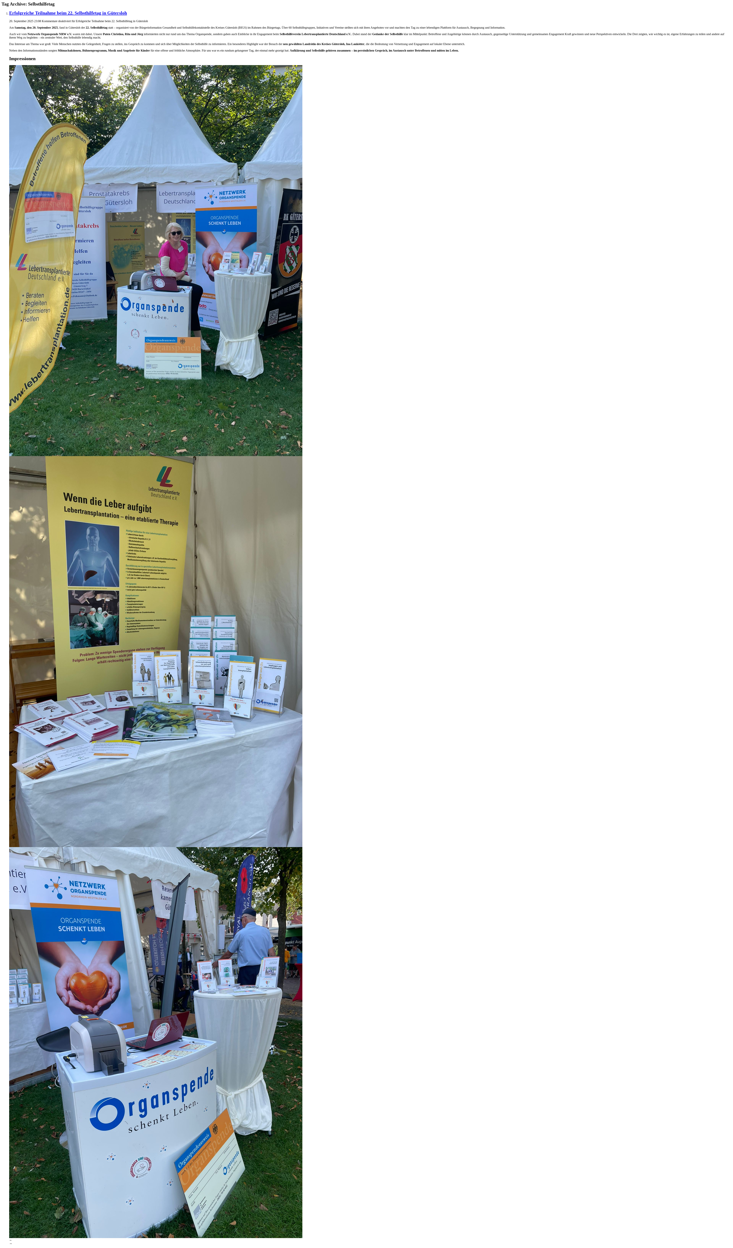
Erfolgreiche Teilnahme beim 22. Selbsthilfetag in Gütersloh (68, 13)
